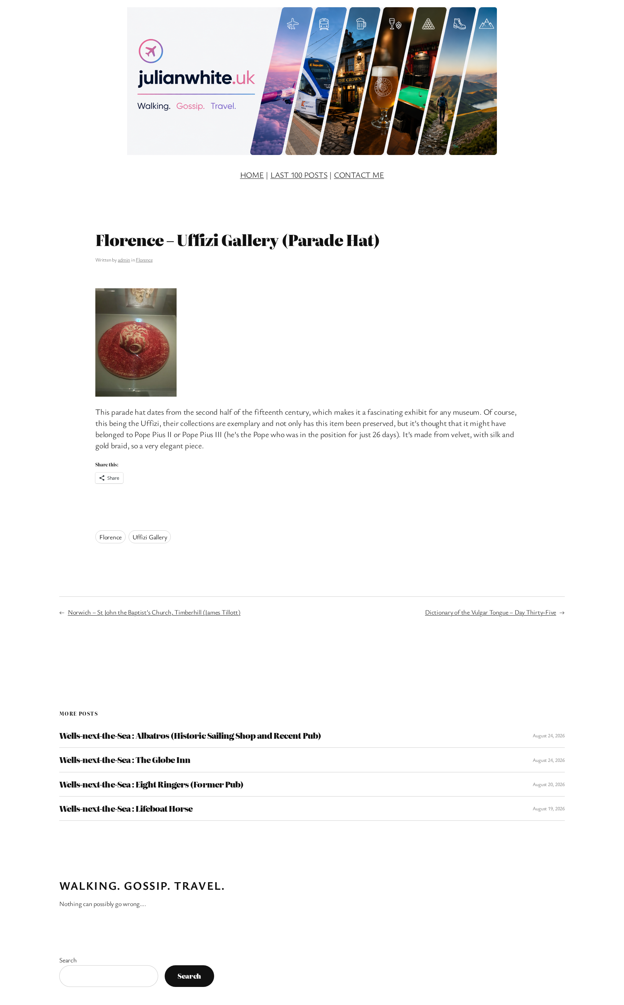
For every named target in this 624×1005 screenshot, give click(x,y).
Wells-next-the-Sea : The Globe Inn (124, 759)
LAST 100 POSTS (299, 174)
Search (68, 960)
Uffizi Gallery (150, 536)
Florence (144, 259)
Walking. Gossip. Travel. (142, 885)
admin (124, 259)
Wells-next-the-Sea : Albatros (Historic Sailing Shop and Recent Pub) (190, 735)
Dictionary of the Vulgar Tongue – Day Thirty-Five (490, 612)
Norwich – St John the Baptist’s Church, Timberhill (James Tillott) (154, 612)
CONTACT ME (359, 174)
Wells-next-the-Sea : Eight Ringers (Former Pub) (151, 784)
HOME (252, 174)
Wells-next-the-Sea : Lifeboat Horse (125, 808)
